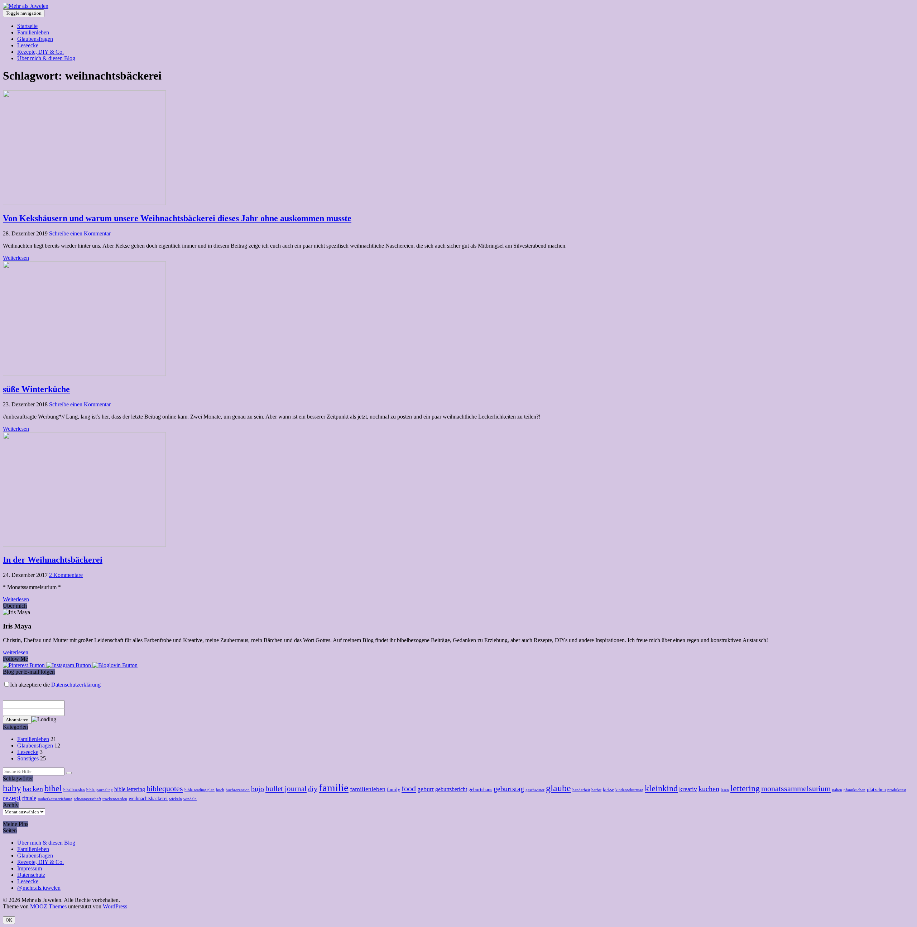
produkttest (896, 790)
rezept (12, 798)
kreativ (688, 789)
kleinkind (661, 788)
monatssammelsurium (796, 788)
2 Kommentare (66, 575)
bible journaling (99, 790)
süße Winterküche (36, 389)
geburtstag (509, 789)
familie (334, 787)
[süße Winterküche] (84, 374)
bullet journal (286, 788)
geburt (425, 789)
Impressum (29, 868)
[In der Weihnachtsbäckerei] (84, 545)
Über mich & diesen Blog (46, 58)
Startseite (27, 26)
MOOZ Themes (48, 906)
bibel (53, 788)
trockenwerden (114, 799)
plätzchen (876, 789)
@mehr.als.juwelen (39, 888)
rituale (29, 798)
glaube (558, 788)
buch (220, 790)
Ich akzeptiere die (55, 685)
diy (312, 789)
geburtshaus (480, 789)
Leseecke (27, 45)
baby (12, 788)
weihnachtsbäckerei (148, 798)
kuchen (708, 789)
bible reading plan (199, 790)
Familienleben (33, 32)
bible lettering (129, 789)
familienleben (367, 789)
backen (33, 789)
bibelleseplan (74, 790)
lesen (725, 790)
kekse (608, 789)
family (393, 789)
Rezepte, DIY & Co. (40, 52)
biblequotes (165, 788)
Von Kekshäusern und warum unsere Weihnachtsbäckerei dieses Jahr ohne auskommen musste (177, 218)
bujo (257, 789)
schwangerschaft (87, 799)
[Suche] (69, 773)
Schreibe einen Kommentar (80, 233)
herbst (596, 790)
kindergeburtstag (629, 790)
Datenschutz (31, 875)
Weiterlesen (16, 258)
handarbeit (581, 790)
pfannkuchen (854, 790)
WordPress (115, 906)
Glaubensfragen (35, 39)
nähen (837, 790)
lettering (745, 788)
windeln (190, 799)
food (409, 788)
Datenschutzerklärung (76, 685)
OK (9, 920)
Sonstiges (28, 758)
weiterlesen (15, 652)
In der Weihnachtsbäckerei (52, 559)
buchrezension (238, 790)
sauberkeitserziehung (55, 799)
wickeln (175, 799)
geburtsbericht (451, 789)
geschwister (534, 790)
